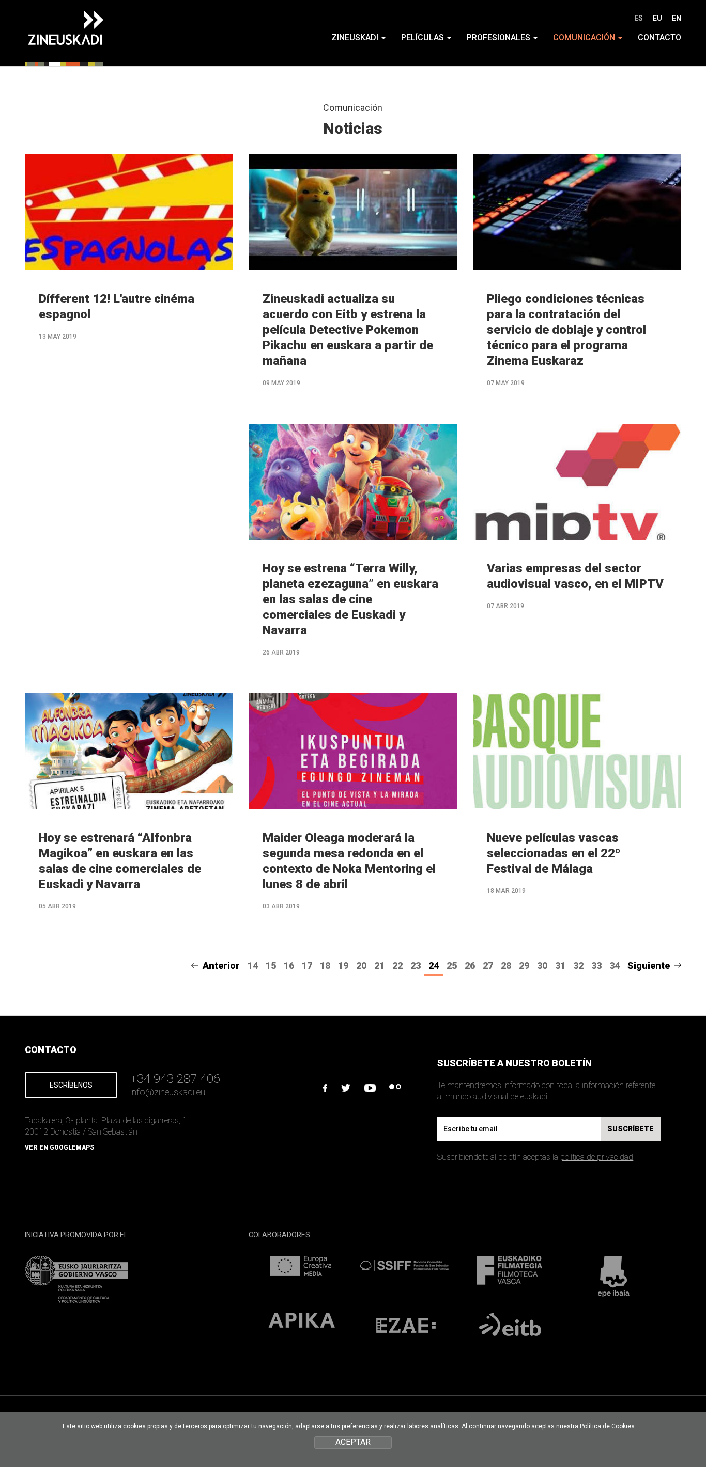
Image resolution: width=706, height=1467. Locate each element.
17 (307, 965)
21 (379, 965)
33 (596, 965)
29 (524, 965)
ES (638, 18)
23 (415, 965)
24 (433, 965)
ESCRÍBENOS (71, 1085)
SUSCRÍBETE (630, 1129)
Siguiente (648, 965)
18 (325, 965)
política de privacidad (596, 1157)
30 (542, 965)
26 (470, 965)
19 (343, 965)
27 (488, 965)
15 (271, 965)
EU (657, 18)
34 (614, 965)
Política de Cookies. (608, 1426)
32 (578, 965)
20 (361, 965)
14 (253, 965)
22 (397, 965)
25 (452, 965)
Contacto (659, 37)
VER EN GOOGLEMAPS (59, 1147)
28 (506, 965)
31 (560, 965)
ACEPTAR (353, 1442)
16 (289, 965)
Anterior (221, 965)
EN (676, 18)
